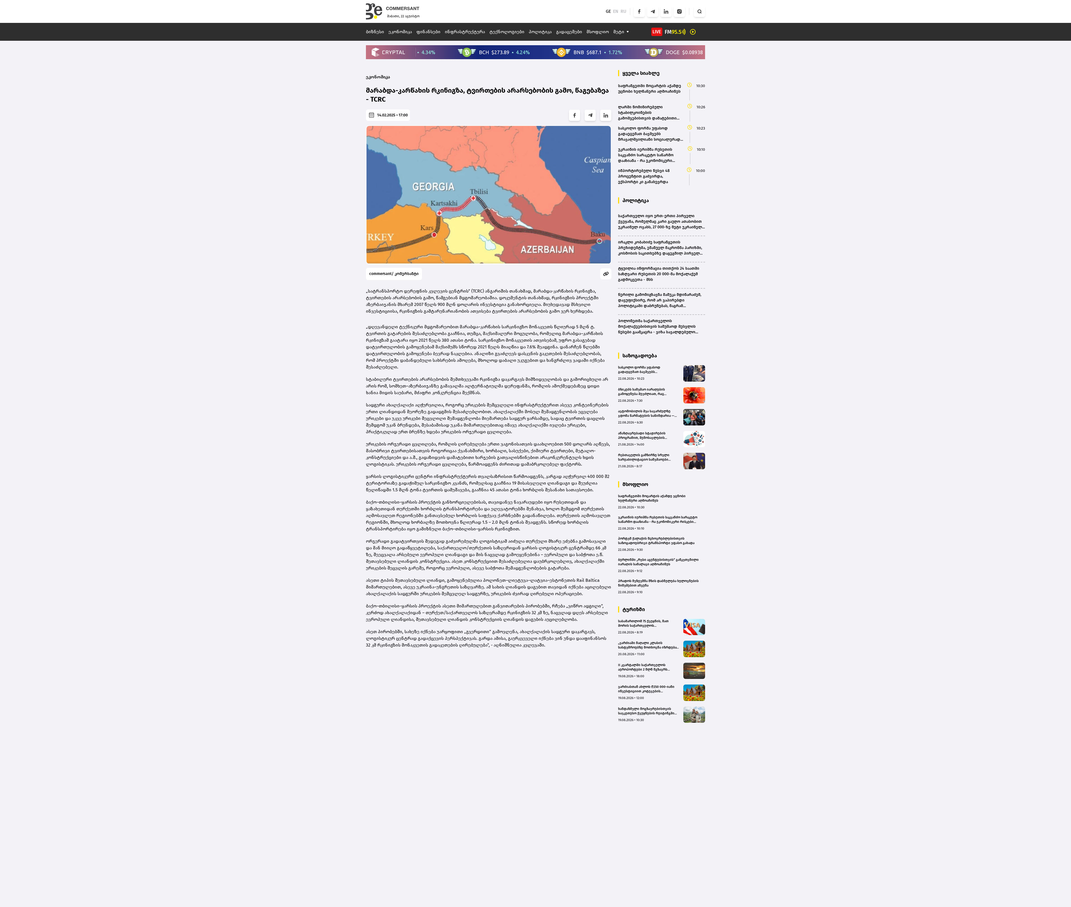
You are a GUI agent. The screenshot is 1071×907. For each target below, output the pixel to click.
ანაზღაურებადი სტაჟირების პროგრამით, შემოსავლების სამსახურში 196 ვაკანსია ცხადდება (647, 435)
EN (615, 11)
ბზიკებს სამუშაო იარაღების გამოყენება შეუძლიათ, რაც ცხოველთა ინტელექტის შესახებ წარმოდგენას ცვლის (646, 391)
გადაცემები (569, 31)
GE (608, 11)
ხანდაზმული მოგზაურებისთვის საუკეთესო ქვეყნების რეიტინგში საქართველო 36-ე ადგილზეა (646, 711)
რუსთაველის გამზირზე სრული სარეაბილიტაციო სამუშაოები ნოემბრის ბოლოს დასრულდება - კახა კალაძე (646, 457)
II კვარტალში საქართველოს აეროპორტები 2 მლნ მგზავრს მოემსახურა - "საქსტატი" (642, 667)
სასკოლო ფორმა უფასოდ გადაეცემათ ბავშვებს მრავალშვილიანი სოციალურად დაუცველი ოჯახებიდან (644, 369)
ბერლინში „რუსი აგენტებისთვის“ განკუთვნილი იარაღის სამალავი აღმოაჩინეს (658, 562)
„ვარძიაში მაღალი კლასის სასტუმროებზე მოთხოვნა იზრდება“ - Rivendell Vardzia (649, 645)
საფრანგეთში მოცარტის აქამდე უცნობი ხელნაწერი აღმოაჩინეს (652, 498)
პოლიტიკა (540, 31)
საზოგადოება (640, 356)
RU (623, 11)
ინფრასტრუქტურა (465, 31)
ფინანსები (428, 31)
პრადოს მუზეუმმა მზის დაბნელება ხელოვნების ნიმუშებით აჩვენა (658, 583)
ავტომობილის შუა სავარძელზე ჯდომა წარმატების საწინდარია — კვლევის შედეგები (646, 413)
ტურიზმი (634, 609)
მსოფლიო (598, 31)
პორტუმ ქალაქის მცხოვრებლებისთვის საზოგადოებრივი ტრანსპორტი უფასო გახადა (656, 541)
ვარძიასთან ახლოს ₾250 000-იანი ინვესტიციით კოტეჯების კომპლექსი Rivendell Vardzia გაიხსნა (648, 689)
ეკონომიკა (400, 31)
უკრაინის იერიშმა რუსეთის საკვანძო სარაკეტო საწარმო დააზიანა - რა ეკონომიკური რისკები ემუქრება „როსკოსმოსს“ (657, 519)
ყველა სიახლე (641, 73)
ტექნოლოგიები (506, 31)
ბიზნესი (375, 31)
